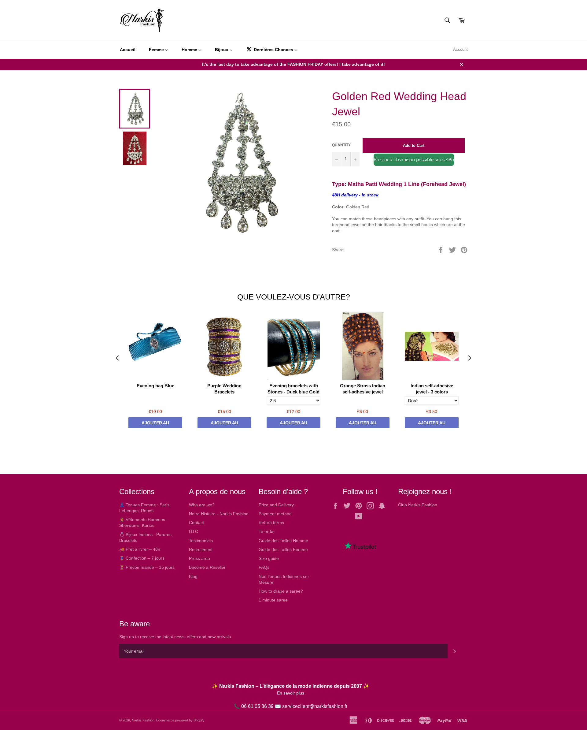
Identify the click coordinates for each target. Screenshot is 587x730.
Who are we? (202, 504)
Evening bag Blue (155, 385)
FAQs (264, 567)
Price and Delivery (276, 504)
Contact (196, 522)
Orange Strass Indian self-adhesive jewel (362, 388)
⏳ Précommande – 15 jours (147, 567)
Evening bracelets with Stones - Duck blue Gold (293, 388)
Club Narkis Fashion (417, 504)
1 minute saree (273, 600)
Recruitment (200, 549)
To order (267, 531)
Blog (193, 576)
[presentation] (117, 358)
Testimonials (201, 540)
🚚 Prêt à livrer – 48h (139, 549)
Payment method (275, 513)
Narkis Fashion (143, 720)
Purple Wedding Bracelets (224, 388)
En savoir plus (290, 693)
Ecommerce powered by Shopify (180, 720)
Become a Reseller (207, 567)
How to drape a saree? (281, 591)
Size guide (269, 558)
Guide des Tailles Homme (283, 540)
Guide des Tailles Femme (283, 549)
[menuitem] (127, 49)
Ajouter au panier (155, 424)
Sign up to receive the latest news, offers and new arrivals (175, 636)
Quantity (341, 145)
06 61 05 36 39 (257, 706)
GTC (193, 531)
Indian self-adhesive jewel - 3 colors (432, 388)
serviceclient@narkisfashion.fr (314, 706)
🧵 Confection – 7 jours (141, 558)
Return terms (271, 522)
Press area (199, 558)
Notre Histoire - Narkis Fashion (219, 513)
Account (460, 49)
